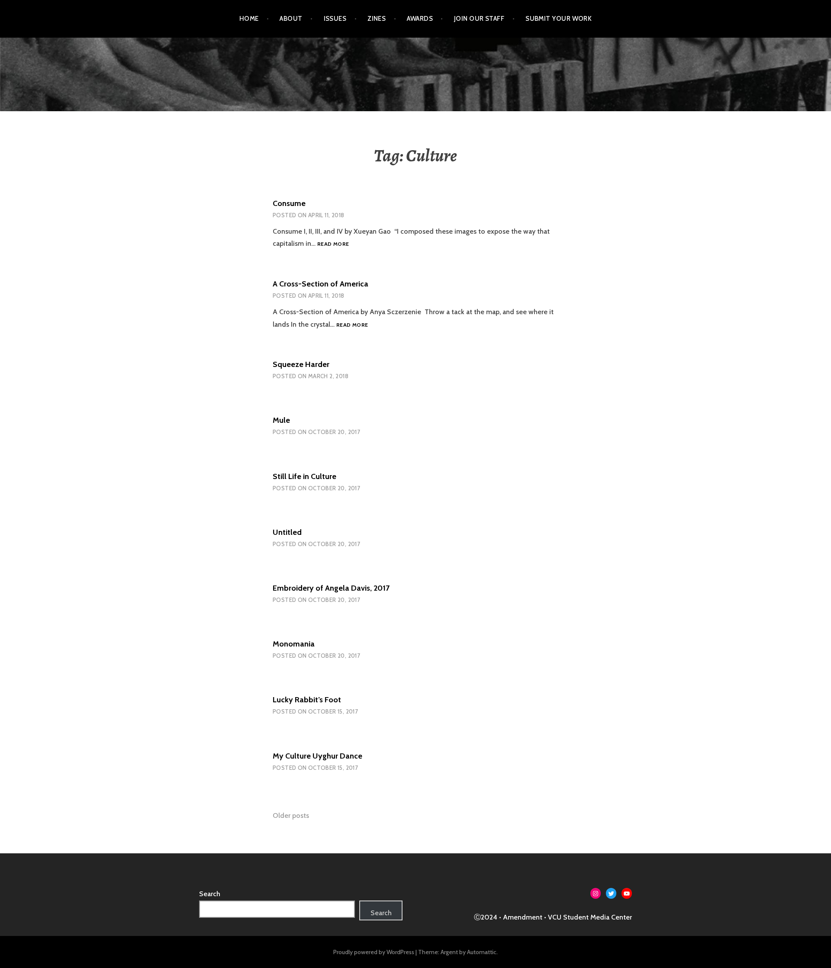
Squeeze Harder (301, 364)
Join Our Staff (479, 19)
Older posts (291, 815)
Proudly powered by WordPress (373, 952)
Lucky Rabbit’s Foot (307, 699)
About (291, 19)
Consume (289, 203)
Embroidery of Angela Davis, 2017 (331, 588)
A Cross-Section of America (320, 284)
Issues (335, 19)
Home (249, 19)
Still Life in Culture (304, 476)
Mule (281, 420)
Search (209, 894)
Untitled (287, 532)
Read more (333, 244)
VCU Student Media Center (590, 917)
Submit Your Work (558, 19)
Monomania (294, 644)
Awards (420, 19)
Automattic (481, 952)
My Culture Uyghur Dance (317, 756)
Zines (376, 19)
